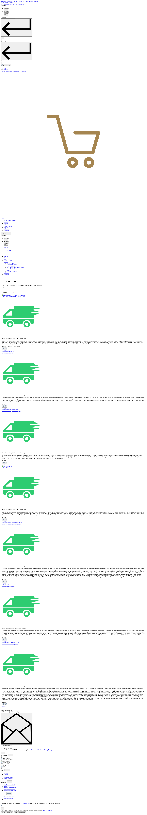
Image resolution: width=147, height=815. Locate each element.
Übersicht (3, 71)
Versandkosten (26, 803)
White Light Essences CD (8, 586)
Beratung (6, 775)
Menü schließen (6, 65)
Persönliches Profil (10, 71)
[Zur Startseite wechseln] (7, 2)
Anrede (3, 745)
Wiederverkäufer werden (10, 790)
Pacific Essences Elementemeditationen (11, 524)
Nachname (3, 748)
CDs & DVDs (10, 263)
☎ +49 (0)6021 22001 (18, 4)
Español (6, 11)
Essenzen (6, 256)
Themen (6, 257)
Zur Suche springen (18, 1)
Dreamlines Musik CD (7, 353)
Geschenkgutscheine (12, 271)
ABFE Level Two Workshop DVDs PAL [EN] (13, 296)
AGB (5, 799)
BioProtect (6, 273)
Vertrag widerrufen (8, 778)
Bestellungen (23, 71)
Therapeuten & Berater (9, 789)
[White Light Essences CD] (9, 584)
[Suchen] (16, 27)
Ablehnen (3, 812)
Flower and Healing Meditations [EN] (11, 411)
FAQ (5, 259)
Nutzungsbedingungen (49, 750)
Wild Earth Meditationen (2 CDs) (10, 644)
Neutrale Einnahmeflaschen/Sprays (15, 267)
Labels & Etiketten (11, 268)
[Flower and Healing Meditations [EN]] (10, 409)
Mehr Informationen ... (48, 810)
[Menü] (2, 38)
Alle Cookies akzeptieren (19, 812)
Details (4, 350)
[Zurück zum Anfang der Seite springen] (2, 809)
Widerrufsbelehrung (8, 798)
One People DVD (6, 467)
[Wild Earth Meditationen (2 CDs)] (10, 642)
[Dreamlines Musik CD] (8, 351)
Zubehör (6, 262)
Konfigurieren (10, 812)
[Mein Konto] (1, 63)
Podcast (5, 786)
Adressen (17, 71)
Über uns (6, 774)
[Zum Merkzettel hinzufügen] (4, 348)
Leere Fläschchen (11, 266)
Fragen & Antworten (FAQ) (10, 787)
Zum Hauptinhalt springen (7, 1)
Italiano (6, 14)
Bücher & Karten (8, 260)
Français (6, 13)
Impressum (6, 800)
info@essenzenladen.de (6, 4)
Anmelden (3, 68)
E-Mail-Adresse (5, 712)
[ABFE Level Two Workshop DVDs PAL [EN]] (14, 295)
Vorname (3, 746)
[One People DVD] (7, 466)
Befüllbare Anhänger (12, 264)
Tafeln (8, 270)
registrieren (5, 69)
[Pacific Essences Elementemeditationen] (12, 522)
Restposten (6, 274)
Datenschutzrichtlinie (36, 750)
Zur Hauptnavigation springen (30, 1)
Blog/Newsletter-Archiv (9, 785)
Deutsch (6, 8)
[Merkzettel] (1, 61)
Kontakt (6, 773)
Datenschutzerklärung (9, 796)
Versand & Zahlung (8, 777)
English (6, 10)
